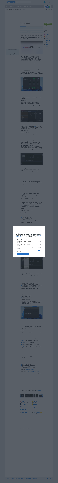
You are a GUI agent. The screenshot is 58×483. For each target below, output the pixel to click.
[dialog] (29, 241)
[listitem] (29, 239)
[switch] (39, 241)
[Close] (43, 228)
